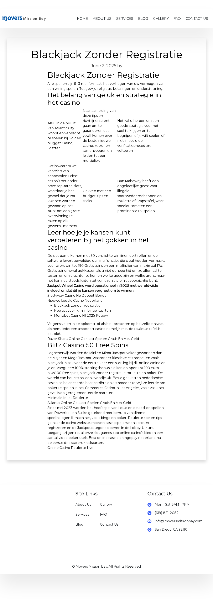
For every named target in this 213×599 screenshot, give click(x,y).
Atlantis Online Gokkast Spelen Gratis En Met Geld (89, 403)
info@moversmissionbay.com (178, 521)
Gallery (106, 504)
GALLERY (161, 19)
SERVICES (124, 19)
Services (82, 514)
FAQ (177, 19)
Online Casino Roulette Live (70, 448)
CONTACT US (197, 19)
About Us (83, 504)
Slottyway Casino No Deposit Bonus (76, 296)
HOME (82, 19)
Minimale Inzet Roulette (67, 398)
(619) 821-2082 (167, 513)
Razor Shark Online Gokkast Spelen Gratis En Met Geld (93, 339)
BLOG (143, 19)
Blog (79, 524)
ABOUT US (102, 19)
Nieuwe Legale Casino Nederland (75, 301)
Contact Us (109, 524)
